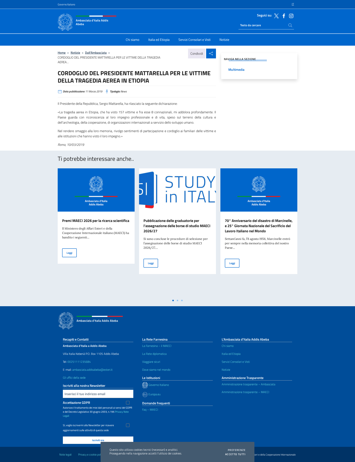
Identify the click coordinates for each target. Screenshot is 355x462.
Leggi (72, 253)
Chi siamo (228, 346)
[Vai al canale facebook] (283, 15)
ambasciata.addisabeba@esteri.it (92, 369)
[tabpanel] (96, 232)
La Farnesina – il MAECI (156, 346)
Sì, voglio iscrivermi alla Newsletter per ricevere (88, 425)
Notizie (75, 52)
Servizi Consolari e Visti (236, 361)
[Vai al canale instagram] (290, 15)
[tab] (173, 300)
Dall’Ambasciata (96, 52)
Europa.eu (154, 394)
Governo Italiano (66, 4)
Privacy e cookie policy (91, 454)
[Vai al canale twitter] (275, 15)
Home (62, 52)
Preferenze (237, 450)
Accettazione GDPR (76, 402)
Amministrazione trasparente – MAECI (245, 392)
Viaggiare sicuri (151, 361)
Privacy (119, 412)
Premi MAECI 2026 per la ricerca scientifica (95, 220)
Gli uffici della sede (74, 377)
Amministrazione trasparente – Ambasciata (248, 384)
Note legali (65, 454)
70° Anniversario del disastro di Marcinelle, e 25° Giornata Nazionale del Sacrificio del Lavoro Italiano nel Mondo (259, 226)
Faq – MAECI (150, 409)
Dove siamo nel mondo (156, 369)
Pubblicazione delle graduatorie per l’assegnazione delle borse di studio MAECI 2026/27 (176, 226)
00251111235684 (79, 361)
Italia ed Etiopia (231, 353)
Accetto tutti (235, 454)
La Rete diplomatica (154, 353)
